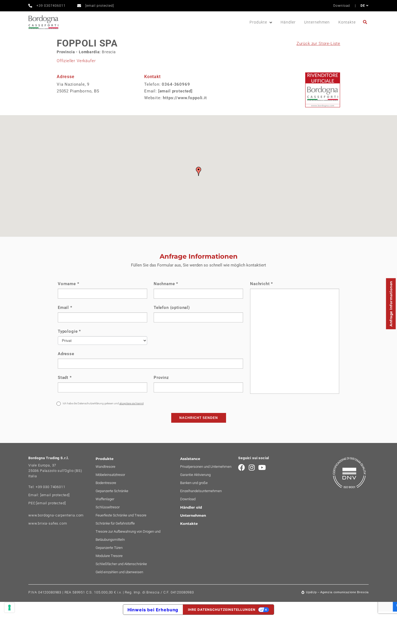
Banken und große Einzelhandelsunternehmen (201, 487)
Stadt (65, 377)
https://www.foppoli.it (185, 97)
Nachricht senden (198, 418)
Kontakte (347, 22)
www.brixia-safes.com (47, 523)
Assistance (190, 458)
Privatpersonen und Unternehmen (205, 467)
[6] (9, 607)
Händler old (191, 507)
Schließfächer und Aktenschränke (121, 564)
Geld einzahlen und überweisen (119, 572)
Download (341, 6)
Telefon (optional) (172, 307)
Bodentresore (106, 483)
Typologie (69, 331)
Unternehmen (316, 22)
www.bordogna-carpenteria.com (56, 515)
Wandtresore (105, 467)
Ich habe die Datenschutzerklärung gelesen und (103, 403)
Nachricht (261, 283)
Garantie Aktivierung (195, 475)
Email (65, 307)
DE (363, 6)
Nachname (166, 283)
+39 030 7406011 (50, 487)
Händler (288, 22)
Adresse (66, 353)
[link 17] (366, 22)
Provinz (161, 377)
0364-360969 (176, 84)
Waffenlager (105, 499)
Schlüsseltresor (108, 507)
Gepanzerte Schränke (112, 491)
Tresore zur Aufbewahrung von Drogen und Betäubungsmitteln (128, 535)
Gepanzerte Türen (109, 548)
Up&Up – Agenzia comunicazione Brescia (337, 592)
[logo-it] (43, 22)
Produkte (258, 22)
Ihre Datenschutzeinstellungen (221, 610)
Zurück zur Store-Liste (318, 43)
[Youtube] (262, 467)
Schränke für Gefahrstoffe (115, 523)
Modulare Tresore (109, 556)
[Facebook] (241, 467)
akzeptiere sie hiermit (131, 403)
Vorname (68, 283)
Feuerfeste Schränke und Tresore (121, 515)
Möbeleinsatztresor (110, 475)
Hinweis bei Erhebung (153, 609)
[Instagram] (251, 467)
